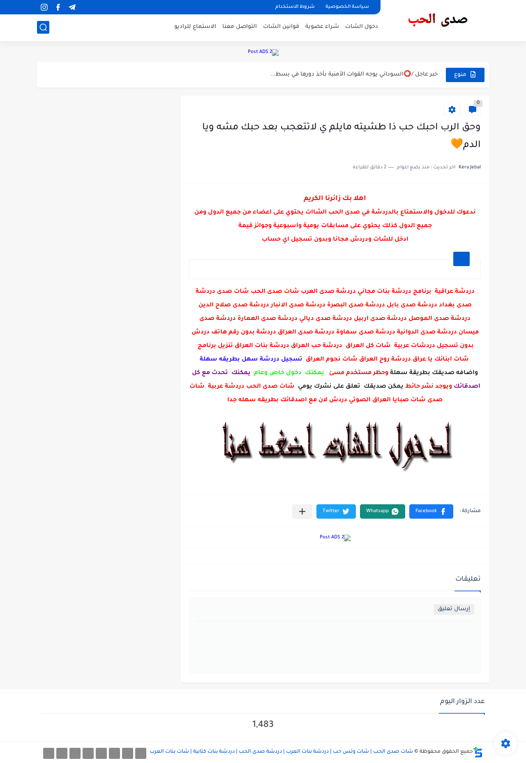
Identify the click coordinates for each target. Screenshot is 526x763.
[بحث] (43, 27)
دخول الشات (361, 27)
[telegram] (72, 7)
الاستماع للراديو (195, 27)
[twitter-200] (114, 753)
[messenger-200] (127, 753)
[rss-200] (101, 753)
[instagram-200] (61, 753)
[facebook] (58, 7)
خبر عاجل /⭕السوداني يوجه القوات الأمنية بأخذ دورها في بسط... (354, 74)
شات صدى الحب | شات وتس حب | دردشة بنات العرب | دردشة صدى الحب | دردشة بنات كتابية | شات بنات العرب (281, 752)
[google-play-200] (75, 753)
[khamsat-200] (48, 753)
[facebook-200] (140, 753)
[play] (86, 7)
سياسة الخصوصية (347, 7)
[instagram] (44, 7)
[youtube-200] (88, 753)
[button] (431, 511)
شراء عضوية (322, 27)
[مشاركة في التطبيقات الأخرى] (302, 511)
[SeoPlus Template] (478, 752)
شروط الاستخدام (295, 7)
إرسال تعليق (454, 609)
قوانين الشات (281, 27)
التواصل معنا (239, 27)
